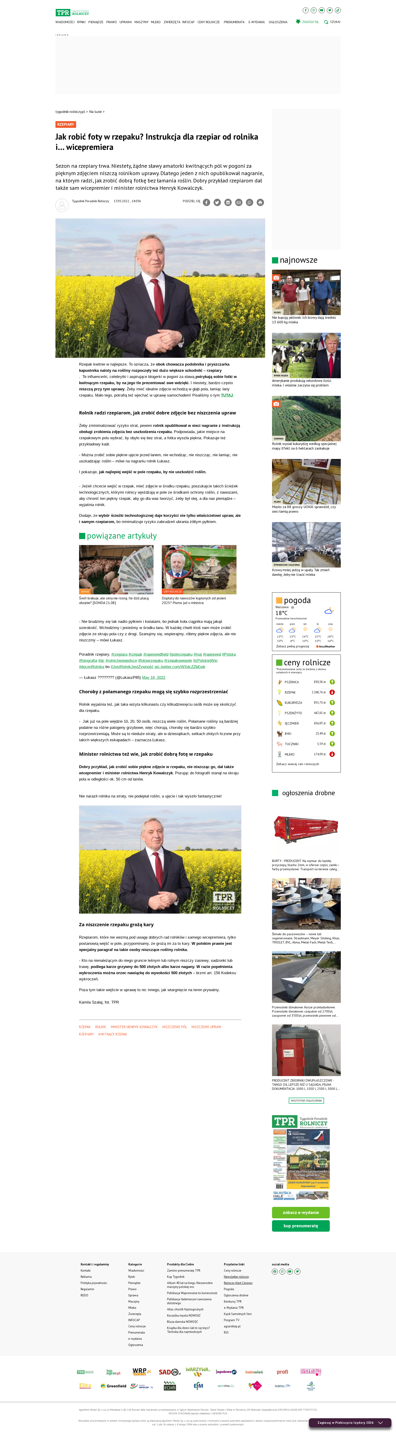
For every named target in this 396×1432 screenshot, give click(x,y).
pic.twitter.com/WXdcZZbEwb (180, 667)
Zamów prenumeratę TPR (183, 1271)
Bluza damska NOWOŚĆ (182, 1322)
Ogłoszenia (278, 22)
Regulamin (87, 1289)
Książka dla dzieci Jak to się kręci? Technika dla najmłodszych (188, 1330)
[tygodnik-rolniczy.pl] (72, 10)
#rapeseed (212, 654)
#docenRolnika (91, 667)
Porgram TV (231, 1320)
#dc (101, 660)
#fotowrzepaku (150, 660)
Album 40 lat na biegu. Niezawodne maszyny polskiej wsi (190, 1285)
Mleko (156, 22)
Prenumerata (234, 22)
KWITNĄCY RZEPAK (113, 1034)
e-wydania (257, 22)
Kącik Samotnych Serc (238, 1314)
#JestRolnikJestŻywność (132, 667)
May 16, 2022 (153, 677)
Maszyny (141, 22)
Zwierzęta (171, 22)
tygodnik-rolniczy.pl (70, 111)
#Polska (229, 654)
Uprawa (126, 22)
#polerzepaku (181, 654)
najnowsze (299, 259)
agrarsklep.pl (232, 1326)
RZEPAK (85, 1027)
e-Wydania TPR (234, 1308)
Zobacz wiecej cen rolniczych (297, 764)
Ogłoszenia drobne (236, 1295)
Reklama (86, 1277)
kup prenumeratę (301, 1225)
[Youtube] (322, 10)
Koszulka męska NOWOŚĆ (184, 1315)
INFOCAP (188, 22)
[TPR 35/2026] (301, 1158)
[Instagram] (314, 10)
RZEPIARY (86, 1034)
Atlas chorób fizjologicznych (185, 1309)
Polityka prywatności (94, 1283)
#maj (198, 654)
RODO (84, 1295)
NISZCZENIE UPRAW (206, 1027)
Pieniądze (95, 22)
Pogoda (229, 1289)
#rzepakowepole (178, 660)
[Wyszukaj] (332, 22)
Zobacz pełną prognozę (292, 646)
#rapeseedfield (155, 654)
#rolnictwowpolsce (121, 660)
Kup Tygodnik (175, 1277)
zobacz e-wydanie (301, 1212)
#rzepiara (119, 654)
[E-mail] (238, 202)
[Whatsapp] (249, 202)
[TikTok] (338, 10)
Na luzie (95, 111)
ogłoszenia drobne (308, 792)
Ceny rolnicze (209, 22)
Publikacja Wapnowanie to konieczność (192, 1293)
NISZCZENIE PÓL (174, 1027)
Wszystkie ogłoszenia (306, 1100)
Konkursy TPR (233, 1301)
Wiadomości (64, 22)
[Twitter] (330, 10)
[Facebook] (306, 10)
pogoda (297, 600)
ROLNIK (100, 1027)
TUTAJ (227, 395)
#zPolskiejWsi (205, 660)
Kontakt (86, 1271)
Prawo (111, 22)
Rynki (81, 22)
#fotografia (88, 660)
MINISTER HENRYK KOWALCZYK (134, 1027)
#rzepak (135, 654)
